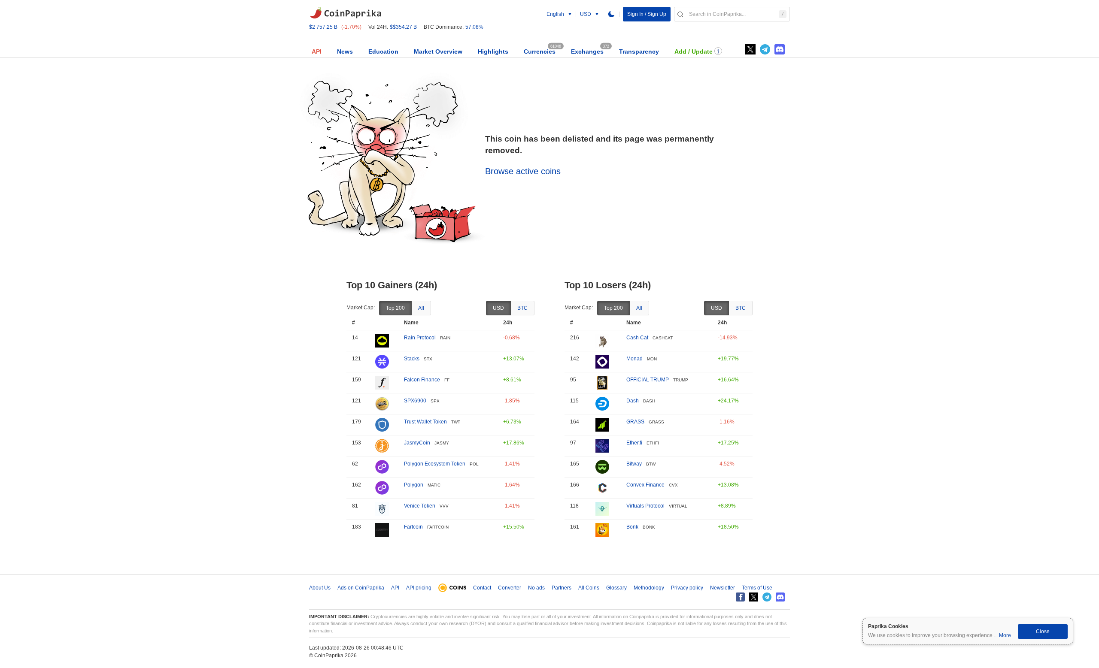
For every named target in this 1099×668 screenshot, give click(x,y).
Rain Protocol (420, 338)
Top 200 (395, 308)
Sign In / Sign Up (646, 14)
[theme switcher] (611, 14)
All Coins (588, 588)
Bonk (632, 527)
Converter (509, 588)
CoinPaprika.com (345, 13)
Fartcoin (413, 527)
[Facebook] (740, 597)
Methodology (649, 588)
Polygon (413, 485)
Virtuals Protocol (645, 506)
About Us (320, 588)
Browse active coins (523, 171)
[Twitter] (750, 49)
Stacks (411, 359)
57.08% (474, 27)
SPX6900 (415, 401)
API (317, 51)
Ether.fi (634, 443)
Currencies (540, 51)
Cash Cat (637, 338)
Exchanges (587, 51)
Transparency (639, 51)
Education (383, 51)
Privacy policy (687, 588)
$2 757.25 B (323, 27)
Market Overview (438, 51)
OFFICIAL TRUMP (647, 380)
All (421, 308)
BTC (522, 308)
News (345, 51)
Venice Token (419, 506)
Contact (482, 588)
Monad (634, 359)
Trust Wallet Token (425, 422)
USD (498, 308)
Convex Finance (645, 485)
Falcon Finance (422, 380)
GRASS (635, 422)
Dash (632, 401)
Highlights (493, 51)
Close (1043, 632)
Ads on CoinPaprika (360, 588)
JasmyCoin (417, 443)
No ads (536, 588)
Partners (561, 588)
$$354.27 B (403, 27)
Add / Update (693, 51)
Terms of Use (757, 588)
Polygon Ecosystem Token (434, 464)
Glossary (616, 588)
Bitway (634, 464)
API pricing (418, 588)
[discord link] (779, 49)
